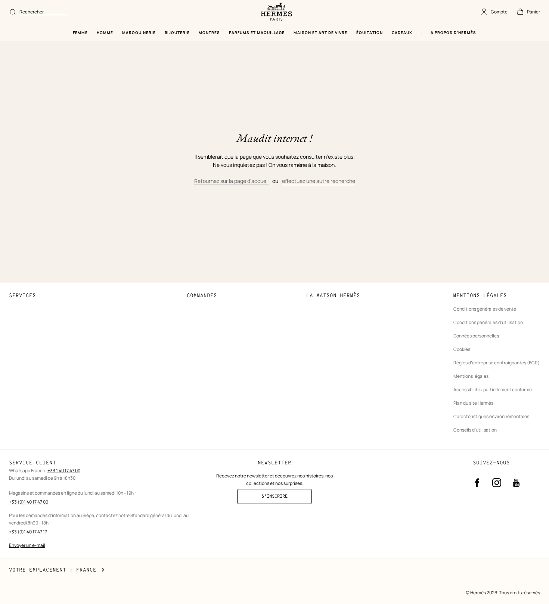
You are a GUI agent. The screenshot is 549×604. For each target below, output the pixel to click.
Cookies (461, 349)
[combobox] (43, 12)
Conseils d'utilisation (475, 430)
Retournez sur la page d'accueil (231, 180)
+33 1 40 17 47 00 (63, 470)
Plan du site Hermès (473, 403)
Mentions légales (470, 376)
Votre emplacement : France (57, 570)
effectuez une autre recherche (318, 180)
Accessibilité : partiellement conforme (492, 389)
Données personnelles (476, 336)
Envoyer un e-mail (27, 545)
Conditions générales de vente (484, 309)
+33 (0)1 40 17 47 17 (28, 532)
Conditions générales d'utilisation (488, 322)
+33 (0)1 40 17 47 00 (28, 502)
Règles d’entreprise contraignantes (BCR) (496, 362)
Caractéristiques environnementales (491, 416)
